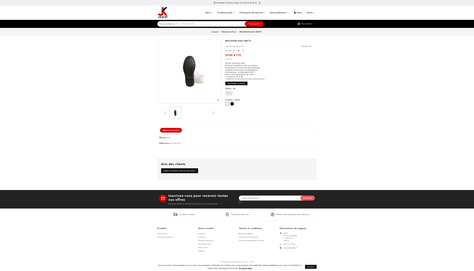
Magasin (201, 251)
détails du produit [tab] (171, 130)
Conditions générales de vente (251, 240)
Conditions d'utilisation (248, 237)
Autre (310, 12)
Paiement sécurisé (205, 240)
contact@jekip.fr (290, 248)
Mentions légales (246, 234)
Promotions (162, 234)
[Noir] (232, 104)
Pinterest (243, 51)
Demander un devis (236, 83)
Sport (208, 12)
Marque (304, 46)
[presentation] (165, 112)
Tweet (239, 51)
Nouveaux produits (165, 237)
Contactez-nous (204, 244)
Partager (234, 51)
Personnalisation (278, 12)
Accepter (310, 267)
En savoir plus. (246, 268)
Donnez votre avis (235, 46)
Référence (164, 143)
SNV (310, 46)
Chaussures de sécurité (251, 12)
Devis (298, 12)
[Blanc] (227, 104)
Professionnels (225, 12)
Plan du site (203, 247)
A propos (202, 237)
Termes (251, 262)
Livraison (202, 234)
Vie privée (244, 262)
